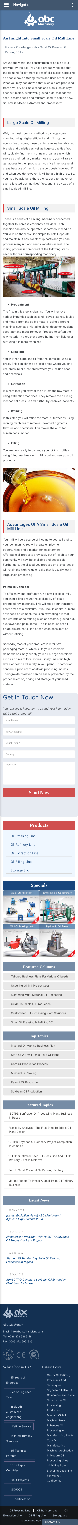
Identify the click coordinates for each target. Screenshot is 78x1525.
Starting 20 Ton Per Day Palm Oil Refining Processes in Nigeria (33, 1260)
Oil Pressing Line (23, 836)
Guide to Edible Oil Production (31, 1004)
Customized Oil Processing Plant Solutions (38, 1013)
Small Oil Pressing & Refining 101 (32, 1022)
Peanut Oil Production (25, 1082)
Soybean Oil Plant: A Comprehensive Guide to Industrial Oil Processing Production (61, 1400)
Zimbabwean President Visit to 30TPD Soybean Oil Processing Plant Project (37, 1238)
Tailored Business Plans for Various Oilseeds (39, 976)
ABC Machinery (13, 1324)
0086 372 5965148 (20, 1336)
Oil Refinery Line (23, 845)
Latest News (39, 1200)
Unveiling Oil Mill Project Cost (30, 985)
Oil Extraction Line (24, 853)
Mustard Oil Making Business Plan (33, 1045)
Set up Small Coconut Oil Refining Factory (36, 1170)
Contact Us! (53, 1522)
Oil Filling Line (21, 862)
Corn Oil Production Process (29, 1064)
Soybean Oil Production (26, 1091)
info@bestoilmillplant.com (27, 1331)
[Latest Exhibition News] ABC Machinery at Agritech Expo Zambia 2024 (34, 1217)
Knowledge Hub (26, 47)
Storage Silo (20, 870)
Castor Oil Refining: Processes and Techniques (59, 1380)
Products (39, 825)
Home (9, 47)
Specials (39, 885)
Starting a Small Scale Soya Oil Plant (35, 1054)
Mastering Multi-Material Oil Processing (36, 994)
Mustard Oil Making (23, 1073)
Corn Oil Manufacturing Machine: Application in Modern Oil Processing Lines (60, 1450)
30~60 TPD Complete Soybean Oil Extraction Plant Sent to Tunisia (36, 1281)
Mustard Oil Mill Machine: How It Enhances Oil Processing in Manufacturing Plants (60, 1425)
